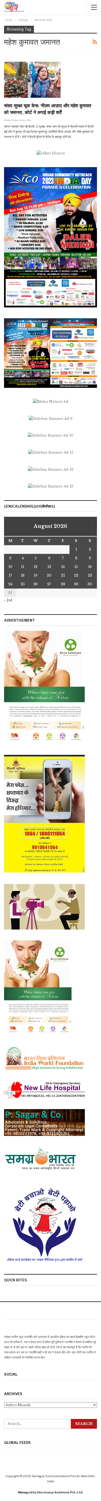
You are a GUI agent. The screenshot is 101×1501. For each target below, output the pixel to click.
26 (35, 584)
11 (22, 566)
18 (23, 575)
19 (35, 575)
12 (35, 566)
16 (90, 566)
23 (90, 575)
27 (49, 584)
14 (63, 566)
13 (49, 566)
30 (90, 584)
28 (63, 584)
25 (23, 584)
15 (76, 566)
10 (10, 566)
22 (76, 575)
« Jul (8, 600)
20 (49, 575)
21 (63, 575)
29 (76, 584)
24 (10, 584)
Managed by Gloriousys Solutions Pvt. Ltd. (50, 1492)
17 (10, 575)
